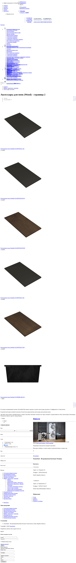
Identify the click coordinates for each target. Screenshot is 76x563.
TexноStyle (12, 526)
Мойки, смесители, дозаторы (11, 478)
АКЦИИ (29, 22)
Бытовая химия (7, 498)
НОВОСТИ (29, 20)
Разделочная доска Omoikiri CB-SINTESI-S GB (12, 297)
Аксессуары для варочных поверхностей (17, 64)
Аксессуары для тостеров (13, 60)
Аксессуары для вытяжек (13, 66)
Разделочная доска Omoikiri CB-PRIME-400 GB (13, 397)
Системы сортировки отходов (15, 486)
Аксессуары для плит (12, 63)
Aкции (5, 9)
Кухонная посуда (8, 492)
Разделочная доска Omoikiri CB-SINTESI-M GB (13, 198)
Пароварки (9, 51)
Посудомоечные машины (13, 40)
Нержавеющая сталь (10, 446)
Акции (35, 498)
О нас (34, 497)
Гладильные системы (12, 30)
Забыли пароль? (5, 544)
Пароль (2, 539)
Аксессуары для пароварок (13, 70)
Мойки (9, 479)
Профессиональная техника (11, 493)
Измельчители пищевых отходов (15, 80)
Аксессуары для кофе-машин (14, 68)
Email (2, 537)
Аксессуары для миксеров (13, 61)
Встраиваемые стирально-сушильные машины (18, 57)
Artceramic (7, 442)
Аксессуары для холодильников (15, 74)
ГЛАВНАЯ (29, 18)
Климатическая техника (10, 494)
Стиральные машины (12, 36)
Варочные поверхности (12, 46)
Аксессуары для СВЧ (12, 71)
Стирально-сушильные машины (15, 39)
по (1, 558)
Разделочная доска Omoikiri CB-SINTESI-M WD (13, 248)
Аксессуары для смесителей (14, 78)
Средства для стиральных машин (15, 58)
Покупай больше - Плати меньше (44, 443)
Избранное (23, 1)
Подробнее (36, 456)
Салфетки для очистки (12, 59)
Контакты (6, 11)
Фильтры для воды (8, 496)
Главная (6, 5)
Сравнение (23, 3)
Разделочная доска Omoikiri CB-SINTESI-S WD (13, 347)
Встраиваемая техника (9, 474)
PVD (6, 443)
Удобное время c (5, 555)
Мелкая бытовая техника (10, 475)
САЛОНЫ (29, 19)
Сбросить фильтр (5, 425)
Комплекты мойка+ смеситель (15, 482)
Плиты (8, 43)
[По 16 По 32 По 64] (6, 98)
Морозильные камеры (12, 35)
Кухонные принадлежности (14, 75)
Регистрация (26, 8)
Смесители (10, 481)
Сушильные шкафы (11, 42)
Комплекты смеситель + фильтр (15, 484)
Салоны (6, 7)
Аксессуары (7, 497)
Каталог (3, 24)
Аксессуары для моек (12, 77)
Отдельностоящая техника (10, 473)
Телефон (3, 552)
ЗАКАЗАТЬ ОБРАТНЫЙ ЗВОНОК (42, 22)
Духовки (9, 48)
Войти (21, 8)
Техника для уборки (9, 477)
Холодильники (10, 31)
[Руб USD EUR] (21, 4)
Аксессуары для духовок (13, 67)
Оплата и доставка (38, 501)
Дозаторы (9, 485)
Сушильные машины (12, 38)
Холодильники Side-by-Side (13, 32)
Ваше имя (3, 549)
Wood (6, 445)
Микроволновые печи (12, 50)
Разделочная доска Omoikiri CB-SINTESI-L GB (12, 148)
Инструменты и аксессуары (14, 76)
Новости (6, 8)
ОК (32, 430)
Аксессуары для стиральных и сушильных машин (19, 72)
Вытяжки (9, 44)
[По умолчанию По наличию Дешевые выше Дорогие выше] (8, 99)
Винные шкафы (11, 34)
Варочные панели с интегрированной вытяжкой (19, 47)
